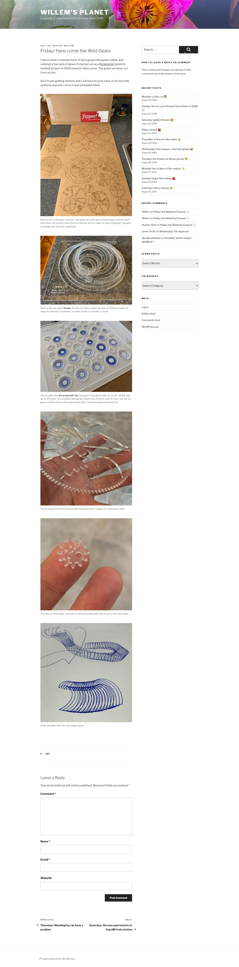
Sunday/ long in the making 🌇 (158, 178)
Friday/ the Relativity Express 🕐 (171, 211)
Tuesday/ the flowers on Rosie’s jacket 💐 (165, 158)
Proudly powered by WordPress (57, 958)
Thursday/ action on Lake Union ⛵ (161, 139)
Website (46, 878)
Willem (69, 45)
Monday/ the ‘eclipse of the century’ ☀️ (163, 168)
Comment (48, 793)
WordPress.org (150, 326)
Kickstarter (107, 64)
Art (48, 754)
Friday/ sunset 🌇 (151, 129)
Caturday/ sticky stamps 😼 (157, 187)
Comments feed (151, 320)
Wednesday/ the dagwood (174, 231)
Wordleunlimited (151, 237)
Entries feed (148, 313)
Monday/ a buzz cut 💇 (154, 96)
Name (45, 841)
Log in (145, 307)
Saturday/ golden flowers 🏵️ (157, 119)
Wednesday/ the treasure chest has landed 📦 (167, 149)
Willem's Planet (74, 12)
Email (45, 859)
